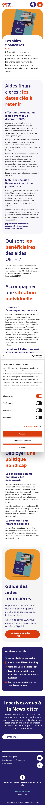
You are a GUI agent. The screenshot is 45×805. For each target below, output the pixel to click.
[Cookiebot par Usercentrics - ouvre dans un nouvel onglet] (32, 356)
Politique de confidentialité (13, 760)
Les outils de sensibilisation (22, 658)
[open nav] (40, 4)
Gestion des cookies (32, 802)
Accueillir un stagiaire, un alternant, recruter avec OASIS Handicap (23, 674)
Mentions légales (9, 756)
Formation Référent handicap (23, 662)
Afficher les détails (30, 427)
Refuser (22, 447)
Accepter (22, 434)
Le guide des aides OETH (20, 634)
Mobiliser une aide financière (23, 666)
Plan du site (7, 763)
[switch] (39, 403)
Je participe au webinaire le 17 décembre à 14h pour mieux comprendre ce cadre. (17, 226)
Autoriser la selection (22, 441)
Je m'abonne (11, 736)
